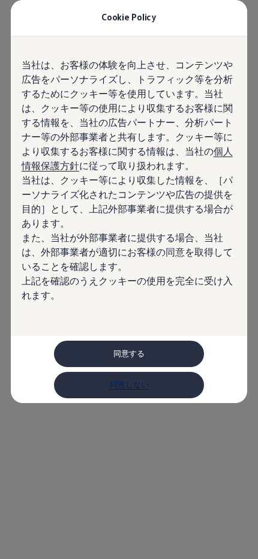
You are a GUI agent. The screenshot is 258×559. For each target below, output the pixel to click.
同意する (129, 353)
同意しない (129, 384)
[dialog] (129, 279)
